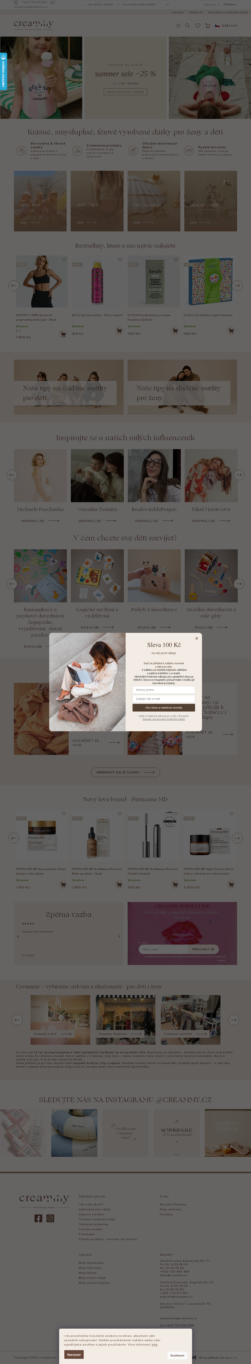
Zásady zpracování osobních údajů (163, 719)
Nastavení (74, 1354)
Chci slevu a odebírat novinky (163, 708)
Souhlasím (177, 1355)
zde (155, 1344)
